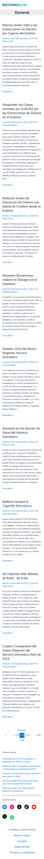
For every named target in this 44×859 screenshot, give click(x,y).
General (5, 38)
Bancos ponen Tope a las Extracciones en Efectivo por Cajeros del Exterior (19, 29)
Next (23, 740)
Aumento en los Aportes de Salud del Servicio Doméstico (21, 433)
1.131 (27, 735)
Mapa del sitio (22, 846)
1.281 (38, 735)
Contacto (22, 841)
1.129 (16, 735)
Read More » (8, 91)
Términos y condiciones (22, 852)
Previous (20, 730)
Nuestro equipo (22, 835)
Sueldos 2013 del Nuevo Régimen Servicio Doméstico (19, 353)
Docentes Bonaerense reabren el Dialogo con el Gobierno (19, 280)
